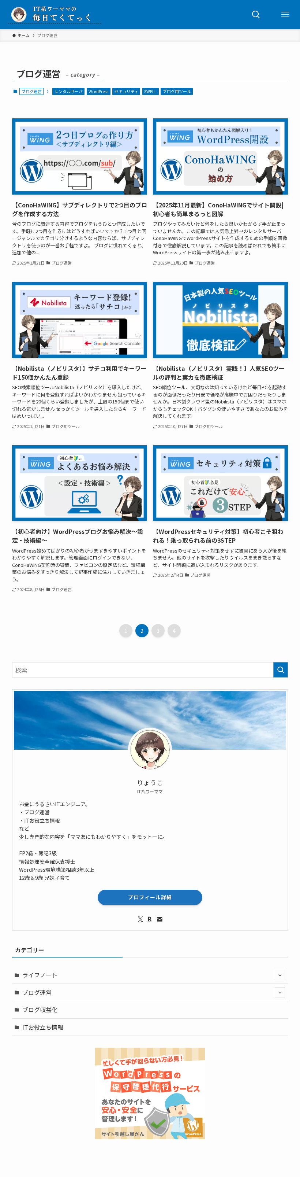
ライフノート (39, 974)
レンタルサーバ (69, 91)
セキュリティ (126, 91)
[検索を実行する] (280, 670)
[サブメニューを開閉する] (280, 975)
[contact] (159, 919)
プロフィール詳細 (150, 897)
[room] (150, 919)
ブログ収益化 (39, 1009)
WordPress (98, 91)
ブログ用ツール (177, 91)
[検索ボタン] (256, 14)
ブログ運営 (37, 992)
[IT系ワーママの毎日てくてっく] (55, 14)
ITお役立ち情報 (42, 1027)
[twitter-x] (140, 919)
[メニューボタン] (285, 14)
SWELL (150, 91)
